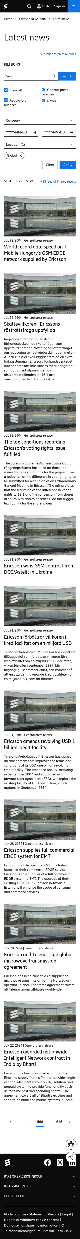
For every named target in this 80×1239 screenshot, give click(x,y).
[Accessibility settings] (71, 1144)
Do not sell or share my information (31, 1225)
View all (15, 90)
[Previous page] (11, 1122)
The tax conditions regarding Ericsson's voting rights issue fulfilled (34, 448)
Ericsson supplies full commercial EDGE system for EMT (39, 853)
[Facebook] (47, 1162)
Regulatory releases (15, 102)
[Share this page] (71, 1157)
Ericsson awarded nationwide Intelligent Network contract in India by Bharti (37, 1058)
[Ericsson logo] (6, 6)
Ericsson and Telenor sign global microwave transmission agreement (38, 961)
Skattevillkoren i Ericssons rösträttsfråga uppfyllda (32, 327)
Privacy (53, 1214)
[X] (60, 1162)
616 (59, 1122)
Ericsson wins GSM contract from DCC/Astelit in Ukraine (39, 569)
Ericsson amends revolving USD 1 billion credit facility (39, 744)
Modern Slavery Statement (24, 1214)
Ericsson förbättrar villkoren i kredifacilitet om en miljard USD (38, 640)
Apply (67, 165)
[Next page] (69, 1122)
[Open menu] (74, 6)
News (51, 101)
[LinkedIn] (72, 1162)
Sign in (59, 6)
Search (67, 76)
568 (40, 1122)
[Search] (29, 6)
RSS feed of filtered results (58, 182)
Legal (66, 1214)
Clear (50, 165)
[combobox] (40, 120)
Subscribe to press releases (58, 54)
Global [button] (12, 155)
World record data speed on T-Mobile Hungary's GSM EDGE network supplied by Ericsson (36, 253)
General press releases (55, 92)
